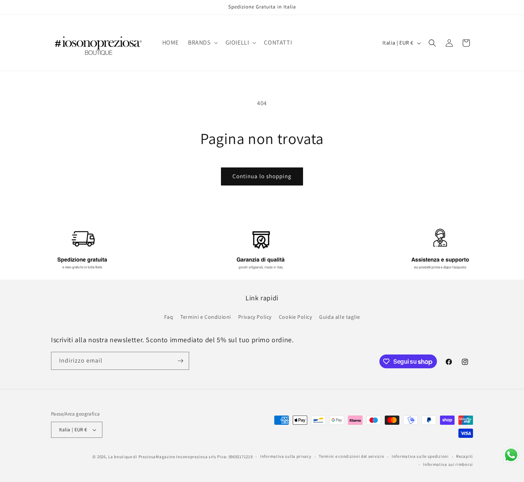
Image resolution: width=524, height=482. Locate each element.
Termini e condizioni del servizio (351, 456)
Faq (168, 316)
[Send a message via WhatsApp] (511, 455)
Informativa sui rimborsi (448, 464)
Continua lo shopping (262, 176)
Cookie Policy (295, 316)
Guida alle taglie (339, 316)
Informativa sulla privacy (285, 456)
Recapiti (464, 456)
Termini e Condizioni (205, 316)
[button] (202, 42)
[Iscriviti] (180, 361)
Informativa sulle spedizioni (420, 456)
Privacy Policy (255, 316)
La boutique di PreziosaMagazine (141, 456)
